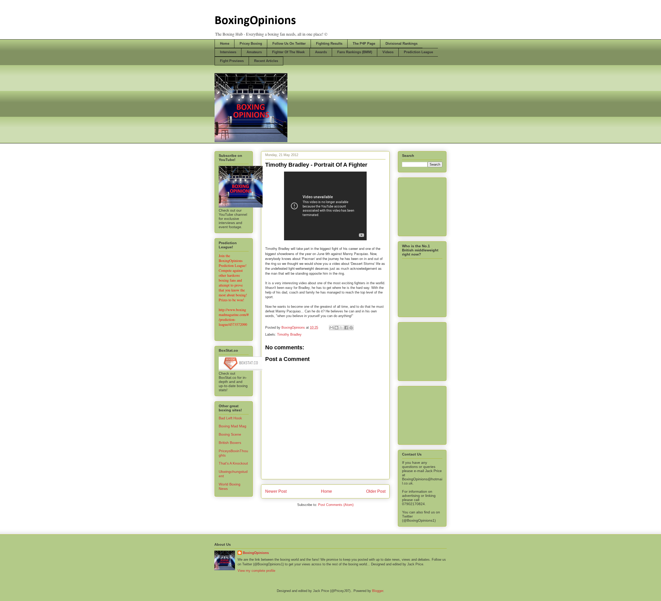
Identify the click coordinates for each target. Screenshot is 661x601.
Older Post (375, 491)
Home (224, 43)
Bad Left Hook (230, 418)
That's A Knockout (233, 463)
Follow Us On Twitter (289, 43)
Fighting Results (329, 43)
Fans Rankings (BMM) (354, 52)
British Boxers (230, 443)
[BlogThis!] (336, 327)
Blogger (377, 591)
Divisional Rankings (401, 43)
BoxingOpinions (255, 21)
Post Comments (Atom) (335, 505)
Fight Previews (232, 61)
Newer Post (276, 491)
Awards (321, 52)
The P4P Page (364, 43)
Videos (388, 52)
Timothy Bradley (289, 334)
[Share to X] (341, 327)
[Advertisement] (428, 205)
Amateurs (254, 52)
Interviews (228, 52)
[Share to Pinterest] (351, 327)
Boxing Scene (230, 434)
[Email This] (331, 327)
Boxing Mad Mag (232, 426)
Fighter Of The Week (288, 52)
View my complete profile (256, 571)
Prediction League (418, 52)
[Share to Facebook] (346, 327)
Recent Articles (266, 61)
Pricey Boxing (251, 43)
